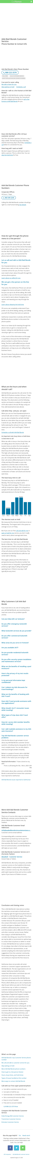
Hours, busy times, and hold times (12, 1075)
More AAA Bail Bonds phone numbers (13, 1069)
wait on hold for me (8, 533)
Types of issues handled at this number (14, 1078)
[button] (31, 1)
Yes (20, 1135)
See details (22, 205)
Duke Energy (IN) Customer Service (13, 1116)
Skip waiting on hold (8, 87)
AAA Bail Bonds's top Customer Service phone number (16, 1059)
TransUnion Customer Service (11, 1119)
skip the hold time (7, 155)
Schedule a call (21, 87)
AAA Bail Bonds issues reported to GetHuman (16, 780)
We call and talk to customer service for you (15, 1063)
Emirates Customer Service (10, 1122)
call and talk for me (22, 531)
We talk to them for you (9, 84)
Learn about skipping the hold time (13, 304)
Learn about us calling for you (11, 278)
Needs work (26, 1135)
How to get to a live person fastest (12, 1072)
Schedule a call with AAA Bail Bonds (13, 432)
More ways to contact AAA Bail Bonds (13, 1081)
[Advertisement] (16, 117)
